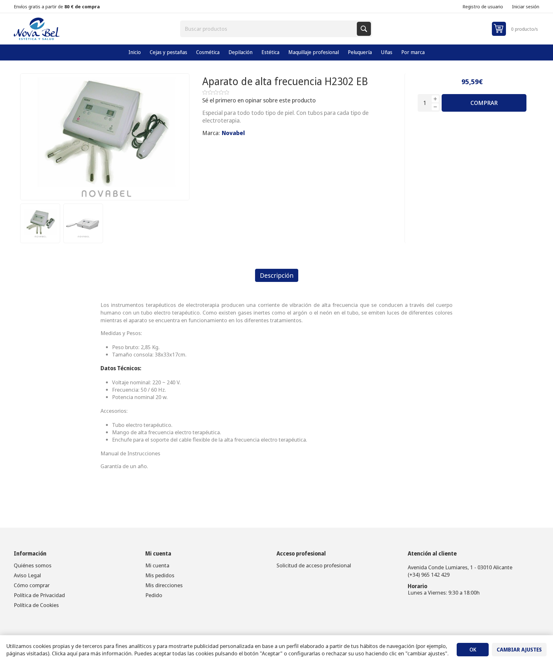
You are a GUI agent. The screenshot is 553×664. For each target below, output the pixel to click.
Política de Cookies (36, 605)
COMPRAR (484, 103)
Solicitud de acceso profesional (313, 565)
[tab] (276, 275)
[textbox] (269, 29)
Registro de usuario (482, 6)
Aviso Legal (27, 575)
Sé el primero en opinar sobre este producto (259, 100)
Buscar (364, 29)
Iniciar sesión (525, 6)
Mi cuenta (157, 565)
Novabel (233, 133)
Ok (472, 649)
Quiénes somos (33, 565)
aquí (72, 653)
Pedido (153, 595)
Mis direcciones (164, 585)
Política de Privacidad (39, 595)
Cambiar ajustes (519, 649)
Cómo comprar (32, 585)
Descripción (276, 275)
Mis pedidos (159, 575)
